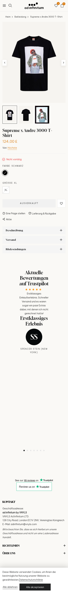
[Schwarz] (4, 172)
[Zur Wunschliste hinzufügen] (61, 203)
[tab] (24, 450)
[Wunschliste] (56, 6)
